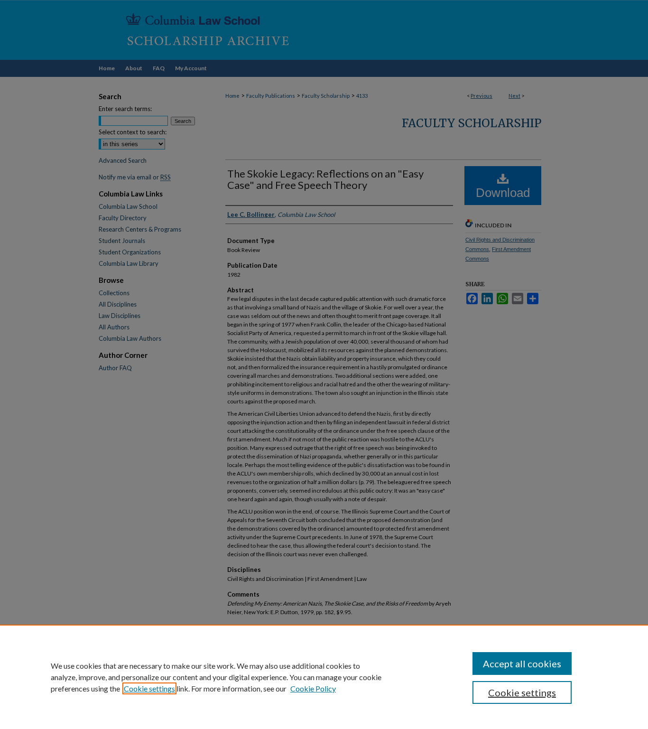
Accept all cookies (522, 663)
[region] (324, 677)
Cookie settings (149, 688)
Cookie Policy (313, 688)
